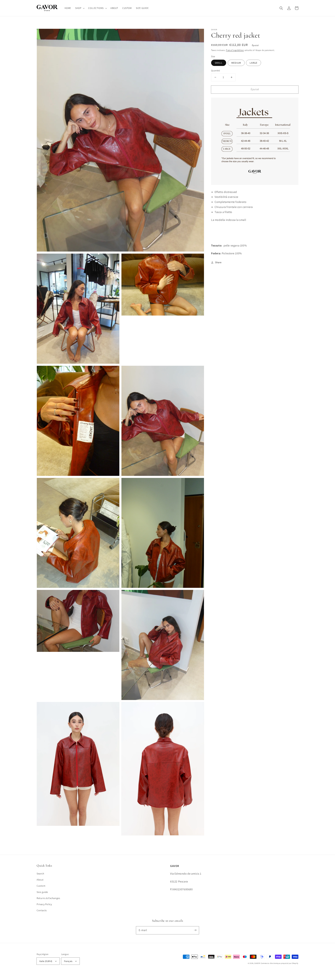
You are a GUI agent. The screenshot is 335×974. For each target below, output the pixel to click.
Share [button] (218, 262)
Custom (41, 885)
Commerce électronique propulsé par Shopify (279, 963)
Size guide (42, 892)
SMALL (218, 62)
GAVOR (257, 963)
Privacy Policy (44, 904)
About (40, 879)
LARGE (253, 62)
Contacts (42, 910)
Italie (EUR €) (45, 961)
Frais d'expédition (235, 50)
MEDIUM (236, 62)
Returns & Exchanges (48, 898)
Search (40, 873)
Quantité (215, 70)
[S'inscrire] (195, 930)
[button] (79, 8)
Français (68, 961)
